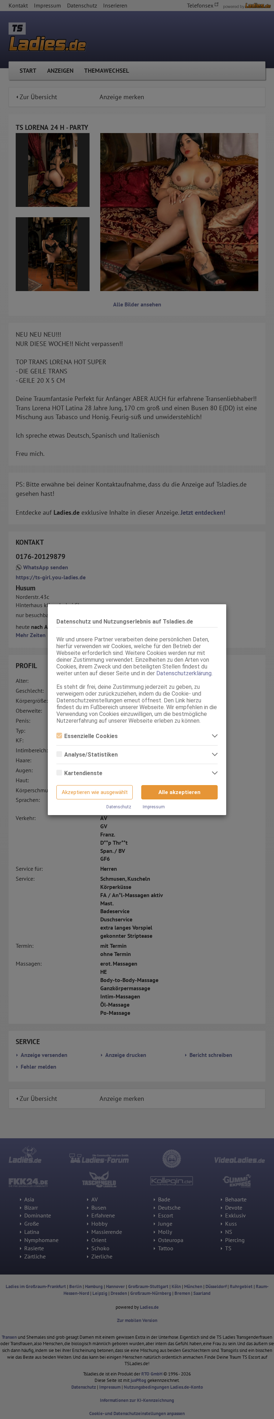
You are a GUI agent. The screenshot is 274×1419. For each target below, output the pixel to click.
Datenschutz (118, 806)
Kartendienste (83, 773)
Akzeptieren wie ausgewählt (95, 792)
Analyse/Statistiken (91, 754)
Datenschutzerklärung (184, 673)
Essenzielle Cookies (91, 736)
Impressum (154, 806)
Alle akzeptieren (179, 792)
